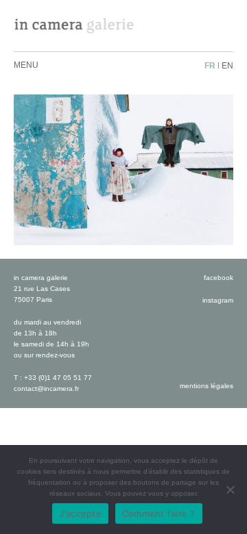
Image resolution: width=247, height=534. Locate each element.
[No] (230, 489)
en (227, 66)
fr (209, 66)
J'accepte (80, 513)
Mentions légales (206, 386)
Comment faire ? (159, 513)
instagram (217, 300)
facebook (218, 277)
